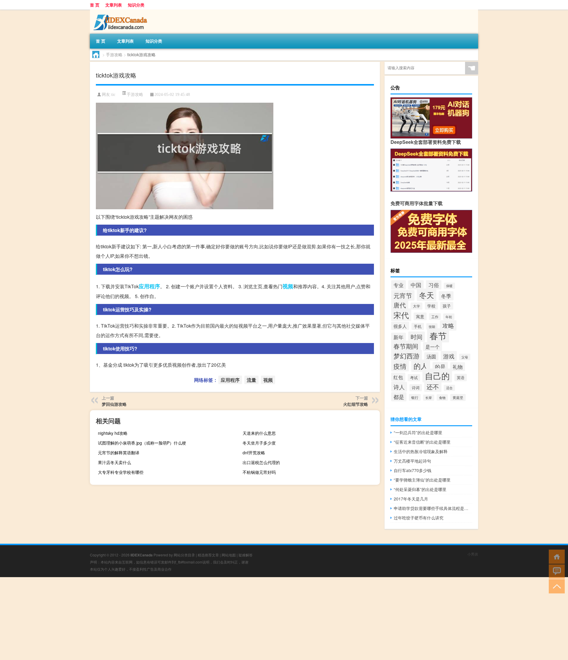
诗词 (415, 387)
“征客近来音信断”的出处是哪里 (422, 442)
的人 (421, 365)
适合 (449, 388)
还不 (433, 386)
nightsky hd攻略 (113, 433)
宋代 (401, 314)
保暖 (449, 286)
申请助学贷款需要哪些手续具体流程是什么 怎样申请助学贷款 (433, 508)
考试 (414, 377)
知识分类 (136, 5)
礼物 (458, 366)
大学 (416, 306)
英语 (460, 377)
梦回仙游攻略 (114, 404)
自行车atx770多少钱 (412, 470)
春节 (438, 335)
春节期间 (405, 346)
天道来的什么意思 (259, 433)
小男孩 (472, 553)
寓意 (420, 316)
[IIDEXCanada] (121, 12)
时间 (416, 336)
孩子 (447, 306)
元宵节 (402, 295)
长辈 (428, 397)
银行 (414, 397)
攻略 (448, 325)
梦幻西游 (406, 355)
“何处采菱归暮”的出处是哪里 (420, 489)
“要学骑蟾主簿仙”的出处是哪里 (422, 480)
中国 (416, 285)
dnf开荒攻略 (254, 452)
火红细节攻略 (355, 404)
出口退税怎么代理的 (261, 462)
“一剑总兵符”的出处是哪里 (418, 432)
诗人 (399, 387)
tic (113, 94)
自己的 (437, 375)
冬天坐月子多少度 (259, 443)
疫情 (399, 366)
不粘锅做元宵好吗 (259, 472)
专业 (398, 285)
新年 (398, 337)
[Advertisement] (177, 618)
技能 (432, 326)
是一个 (432, 346)
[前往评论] (555, 571)
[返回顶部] (555, 586)
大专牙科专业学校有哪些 (120, 472)
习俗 (433, 285)
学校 (431, 306)
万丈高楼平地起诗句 (412, 461)
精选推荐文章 (208, 554)
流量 (251, 379)
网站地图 (229, 554)
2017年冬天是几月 (411, 499)
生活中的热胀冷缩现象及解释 (421, 451)
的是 (440, 366)
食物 (442, 397)
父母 (465, 357)
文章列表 (113, 5)
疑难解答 (245, 554)
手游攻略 (114, 54)
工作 (434, 316)
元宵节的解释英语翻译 (118, 452)
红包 (398, 377)
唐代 (399, 304)
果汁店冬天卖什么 (114, 462)
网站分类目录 (184, 554)
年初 (449, 316)
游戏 (448, 356)
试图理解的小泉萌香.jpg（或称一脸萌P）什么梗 (142, 443)
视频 (288, 286)
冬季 (446, 296)
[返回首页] (555, 556)
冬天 (426, 294)
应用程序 (149, 286)
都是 (398, 396)
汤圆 (431, 356)
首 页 (94, 5)
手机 (418, 326)
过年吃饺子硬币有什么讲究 (418, 518)
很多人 (400, 326)
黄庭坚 (458, 397)
